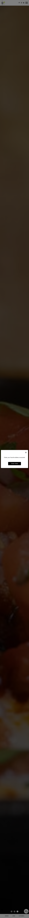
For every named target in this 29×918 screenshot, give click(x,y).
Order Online (14, 463)
